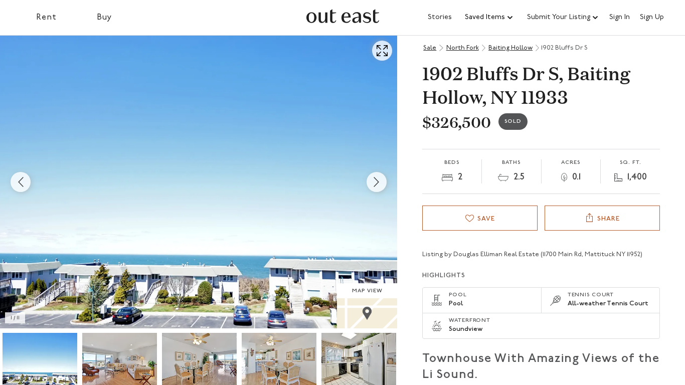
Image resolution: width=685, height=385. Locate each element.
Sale (429, 48)
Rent (46, 18)
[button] (489, 17)
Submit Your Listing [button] (558, 17)
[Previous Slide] (21, 182)
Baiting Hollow (510, 48)
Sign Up (652, 17)
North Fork (462, 48)
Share (608, 219)
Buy (104, 18)
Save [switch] (486, 219)
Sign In (619, 17)
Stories (440, 17)
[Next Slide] (377, 182)
